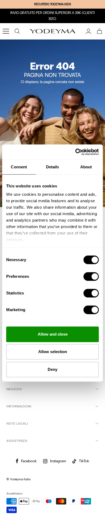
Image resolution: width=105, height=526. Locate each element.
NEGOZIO (14, 389)
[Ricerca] (17, 31)
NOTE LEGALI (17, 423)
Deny (52, 369)
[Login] (88, 31)
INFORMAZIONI (19, 406)
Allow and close (53, 334)
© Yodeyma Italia (18, 479)
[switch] (91, 276)
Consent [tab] (19, 167)
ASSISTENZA (16, 441)
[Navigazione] (6, 31)
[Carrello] (99, 31)
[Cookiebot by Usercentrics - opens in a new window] (75, 151)
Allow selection (52, 351)
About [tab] (86, 167)
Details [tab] (52, 167)
